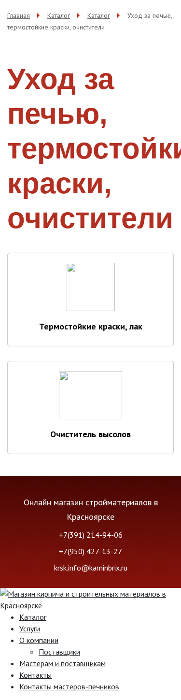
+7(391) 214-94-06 (91, 535)
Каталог (32, 617)
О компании (38, 640)
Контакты (35, 675)
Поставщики (59, 652)
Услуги (29, 628)
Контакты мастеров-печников (69, 686)
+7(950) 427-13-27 (90, 551)
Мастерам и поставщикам (62, 663)
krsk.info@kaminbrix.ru (90, 567)
